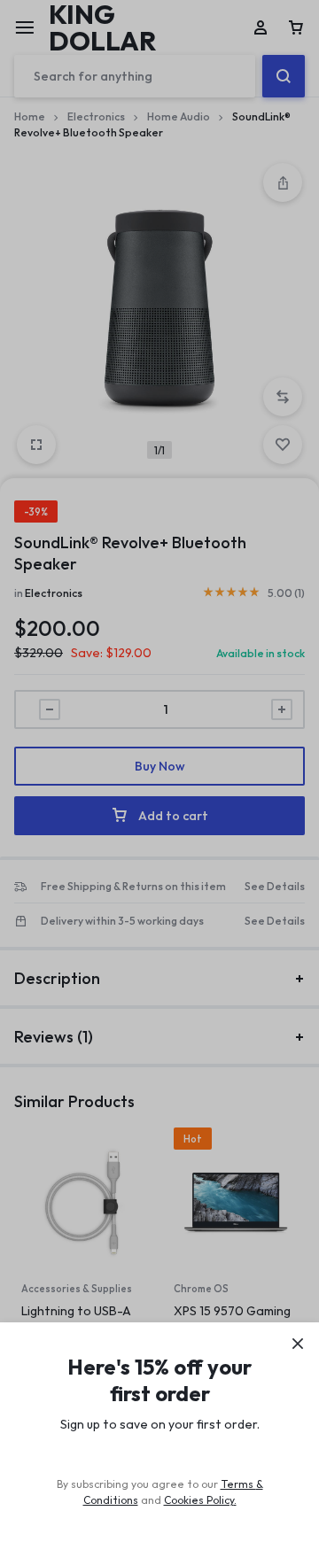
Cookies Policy (199, 1500)
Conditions (110, 1500)
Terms (238, 1484)
